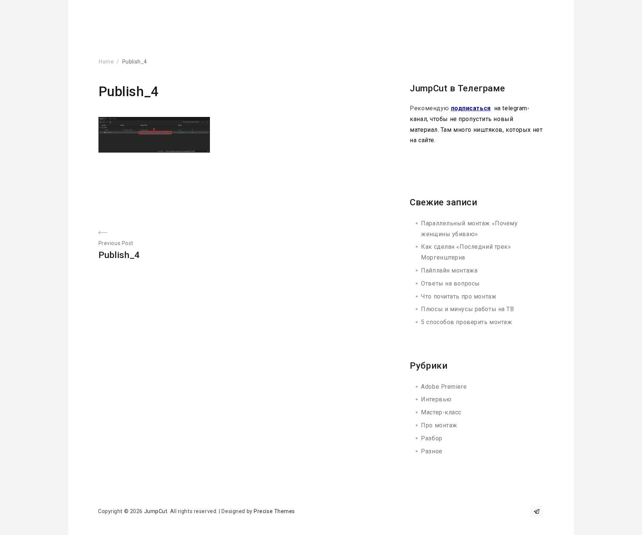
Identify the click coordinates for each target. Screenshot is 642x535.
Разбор (431, 438)
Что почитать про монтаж (458, 296)
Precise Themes (274, 511)
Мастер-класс (441, 412)
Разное (431, 451)
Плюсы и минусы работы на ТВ (467, 309)
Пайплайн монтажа (449, 270)
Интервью (436, 399)
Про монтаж (439, 425)
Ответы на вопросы (450, 283)
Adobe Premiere (444, 386)
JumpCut (156, 511)
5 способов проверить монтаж (466, 322)
